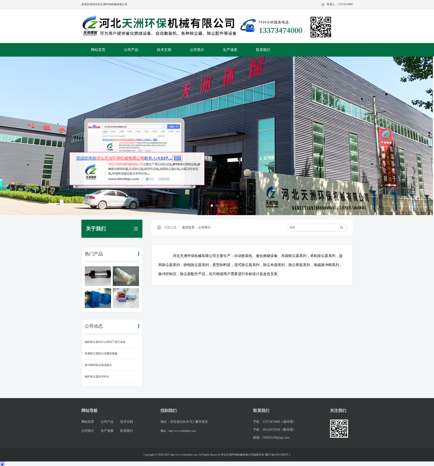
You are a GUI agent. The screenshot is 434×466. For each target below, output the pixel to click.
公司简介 (197, 50)
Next (415, 136)
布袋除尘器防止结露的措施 (101, 353)
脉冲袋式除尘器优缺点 (98, 365)
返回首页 (188, 227)
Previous (19, 136)
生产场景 (230, 50)
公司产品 (131, 50)
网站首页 (98, 50)
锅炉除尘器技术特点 (97, 376)
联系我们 (263, 50)
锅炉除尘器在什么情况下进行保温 (105, 341)
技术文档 (164, 50)
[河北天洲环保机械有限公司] (160, 26)
